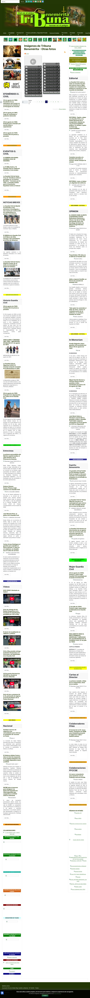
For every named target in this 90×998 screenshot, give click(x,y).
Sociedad (72, 32)
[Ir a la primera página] (34, 101)
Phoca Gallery (62, 109)
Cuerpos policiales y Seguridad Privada (36, 32)
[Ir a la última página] (62, 101)
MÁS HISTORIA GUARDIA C (11, 445)
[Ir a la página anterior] (35, 101)
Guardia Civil (20, 32)
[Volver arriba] (88, 996)
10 (58, 101)
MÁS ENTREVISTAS (12, 581)
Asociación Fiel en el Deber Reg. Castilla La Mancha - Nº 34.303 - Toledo (20, 988)
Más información (57, 993)
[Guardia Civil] (17, 35)
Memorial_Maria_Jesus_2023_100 (35, 95)
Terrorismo (64, 32)
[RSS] (65, 52)
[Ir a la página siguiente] (60, 101)
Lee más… (6, 109)
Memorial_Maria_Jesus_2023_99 (53, 92)
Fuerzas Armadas (54, 33)
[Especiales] (78, 35)
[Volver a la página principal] (43, 1)
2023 (27, 53)
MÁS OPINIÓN (74, 205)
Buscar (22, 1)
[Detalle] (56, 63)
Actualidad (11, 32)
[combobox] (10, 1)
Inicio (4, 33)
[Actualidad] (9, 35)
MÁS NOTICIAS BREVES (12, 294)
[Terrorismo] (62, 35)
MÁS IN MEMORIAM (78, 459)
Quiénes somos (6, 986)
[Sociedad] (70, 35)
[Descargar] (58, 63)
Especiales (80, 32)
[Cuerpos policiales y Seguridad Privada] (26, 35)
